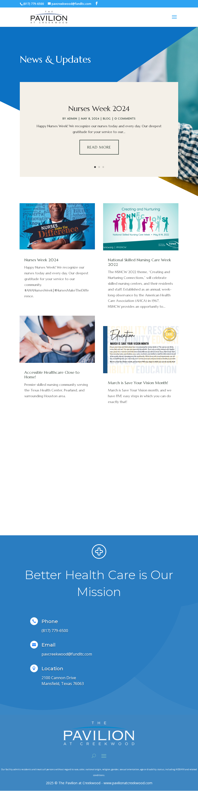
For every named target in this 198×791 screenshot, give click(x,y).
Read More (99, 147)
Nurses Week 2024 (99, 108)
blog (107, 118)
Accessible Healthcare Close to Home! (51, 374)
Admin (72, 118)
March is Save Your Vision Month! (138, 382)
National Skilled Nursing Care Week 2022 (139, 262)
